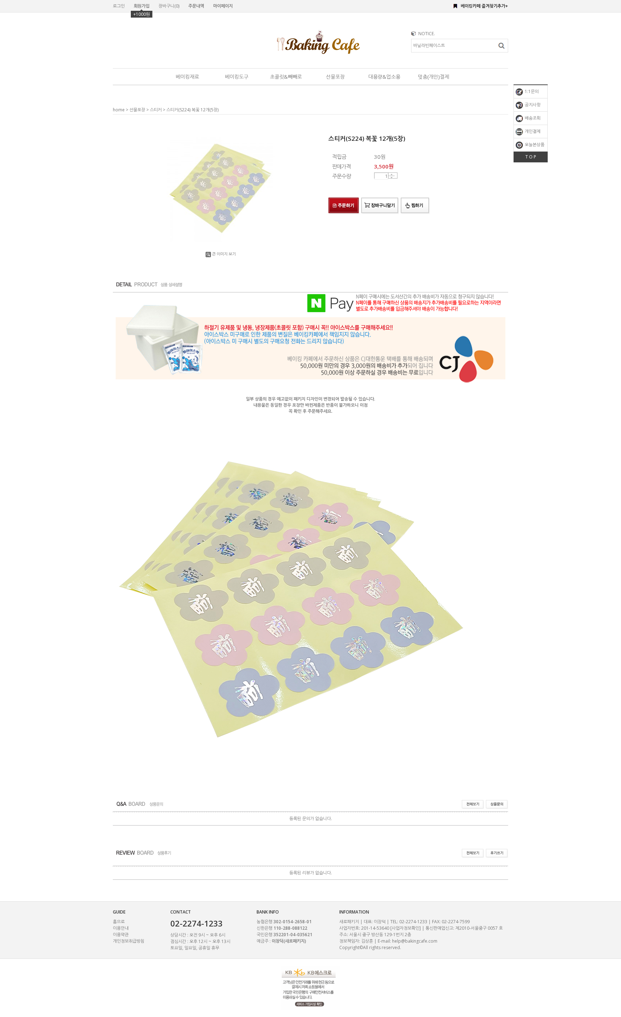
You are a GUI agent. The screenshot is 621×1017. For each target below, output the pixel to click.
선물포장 (335, 76)
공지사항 (532, 105)
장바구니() (168, 6)
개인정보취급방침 (128, 941)
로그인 (119, 6)
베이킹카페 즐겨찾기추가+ (484, 6)
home (119, 110)
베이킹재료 (187, 76)
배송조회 (532, 118)
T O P (530, 157)
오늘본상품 (534, 145)
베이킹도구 (236, 76)
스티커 (156, 110)
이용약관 (121, 935)
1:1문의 (531, 91)
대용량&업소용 (384, 76)
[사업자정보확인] (405, 928)
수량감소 (391, 177)
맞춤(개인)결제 (433, 76)
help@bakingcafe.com (414, 941)
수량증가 (391, 174)
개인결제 (532, 131)
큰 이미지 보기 (224, 253)
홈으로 (119, 922)
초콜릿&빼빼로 (286, 76)
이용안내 (121, 928)
